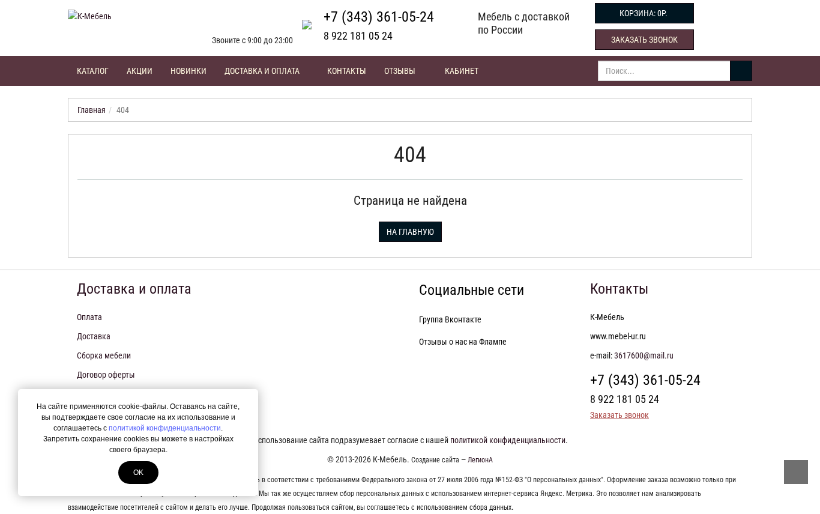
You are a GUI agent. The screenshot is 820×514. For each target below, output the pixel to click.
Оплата (89, 317)
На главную (410, 232)
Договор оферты (106, 374)
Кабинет (461, 71)
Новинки (188, 71)
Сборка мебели (104, 355)
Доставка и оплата (263, 71)
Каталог (93, 71)
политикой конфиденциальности (165, 428)
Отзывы (399, 71)
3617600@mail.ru (644, 355)
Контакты (346, 71)
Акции (139, 71)
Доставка (93, 336)
